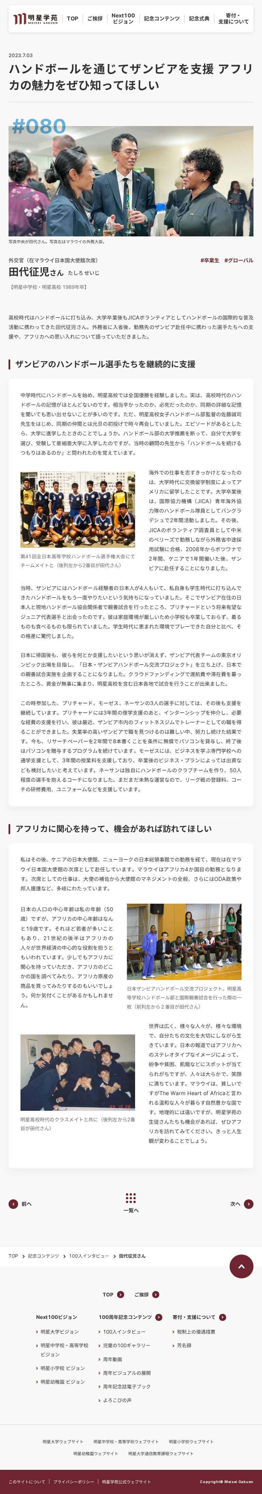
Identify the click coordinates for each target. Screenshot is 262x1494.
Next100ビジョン (123, 18)
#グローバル (238, 260)
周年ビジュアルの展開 (127, 1373)
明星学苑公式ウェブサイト (126, 1482)
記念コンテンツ (162, 18)
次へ (235, 1204)
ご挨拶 (95, 18)
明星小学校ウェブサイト (191, 1441)
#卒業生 (210, 260)
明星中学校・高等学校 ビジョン (64, 1350)
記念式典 (199, 18)
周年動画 (112, 1359)
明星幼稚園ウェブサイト (95, 1453)
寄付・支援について (233, 18)
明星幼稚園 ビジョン (63, 1382)
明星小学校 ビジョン (63, 1368)
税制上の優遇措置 (196, 1331)
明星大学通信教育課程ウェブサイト (161, 1453)
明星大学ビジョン (60, 1331)
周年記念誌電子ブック (127, 1386)
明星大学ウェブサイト (63, 1441)
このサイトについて (27, 1482)
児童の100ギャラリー (126, 1345)
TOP (72, 18)
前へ (26, 1204)
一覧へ (131, 1210)
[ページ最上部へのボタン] (241, 1266)
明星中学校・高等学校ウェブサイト (126, 1441)
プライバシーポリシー (73, 1482)
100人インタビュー (89, 1256)
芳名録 (184, 1345)
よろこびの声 (117, 1400)
